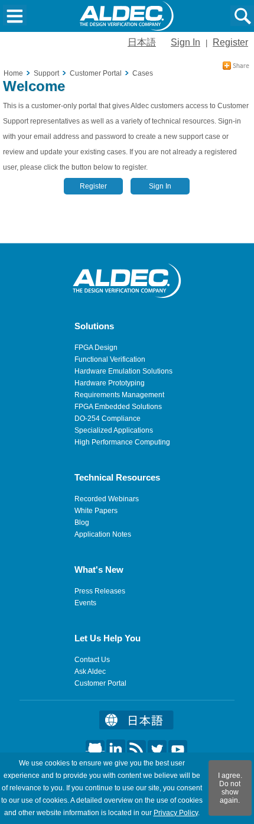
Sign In (185, 42)
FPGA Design (96, 347)
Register (230, 42)
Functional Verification (109, 359)
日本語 (142, 42)
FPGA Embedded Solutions (118, 407)
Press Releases (99, 591)
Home (13, 73)
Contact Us (92, 660)
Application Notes (102, 534)
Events (85, 603)
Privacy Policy (176, 813)
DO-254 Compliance (107, 418)
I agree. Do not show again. (230, 787)
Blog (81, 522)
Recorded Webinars (106, 499)
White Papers (96, 511)
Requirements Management (119, 395)
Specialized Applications (113, 430)
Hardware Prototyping (109, 383)
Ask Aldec (90, 671)
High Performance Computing (122, 442)
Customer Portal (100, 683)
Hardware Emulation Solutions (123, 371)
